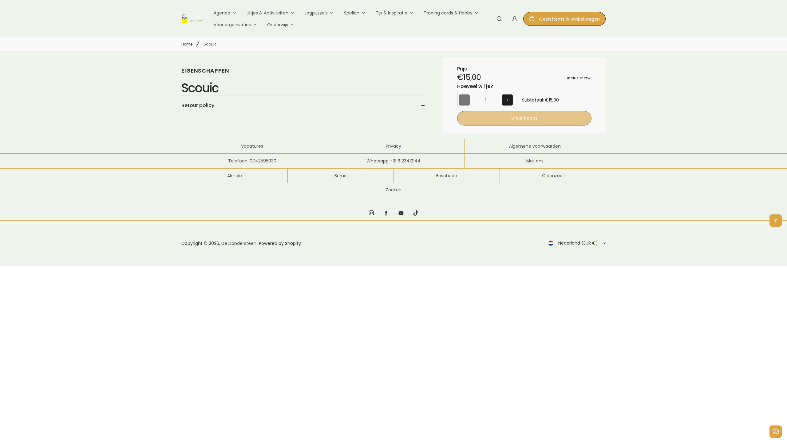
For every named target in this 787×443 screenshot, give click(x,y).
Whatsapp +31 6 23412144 (393, 161)
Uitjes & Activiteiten (267, 13)
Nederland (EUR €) (578, 243)
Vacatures (252, 146)
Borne (340, 176)
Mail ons (535, 161)
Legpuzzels (316, 13)
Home (186, 44)
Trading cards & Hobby (448, 13)
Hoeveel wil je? (475, 86)
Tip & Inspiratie (391, 13)
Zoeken (393, 190)
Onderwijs (277, 25)
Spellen (351, 13)
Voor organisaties (232, 25)
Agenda (222, 13)
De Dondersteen (238, 243)
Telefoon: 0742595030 (252, 161)
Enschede (446, 176)
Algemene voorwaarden (535, 146)
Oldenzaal (553, 176)
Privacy (393, 146)
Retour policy (197, 105)
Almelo (234, 176)
